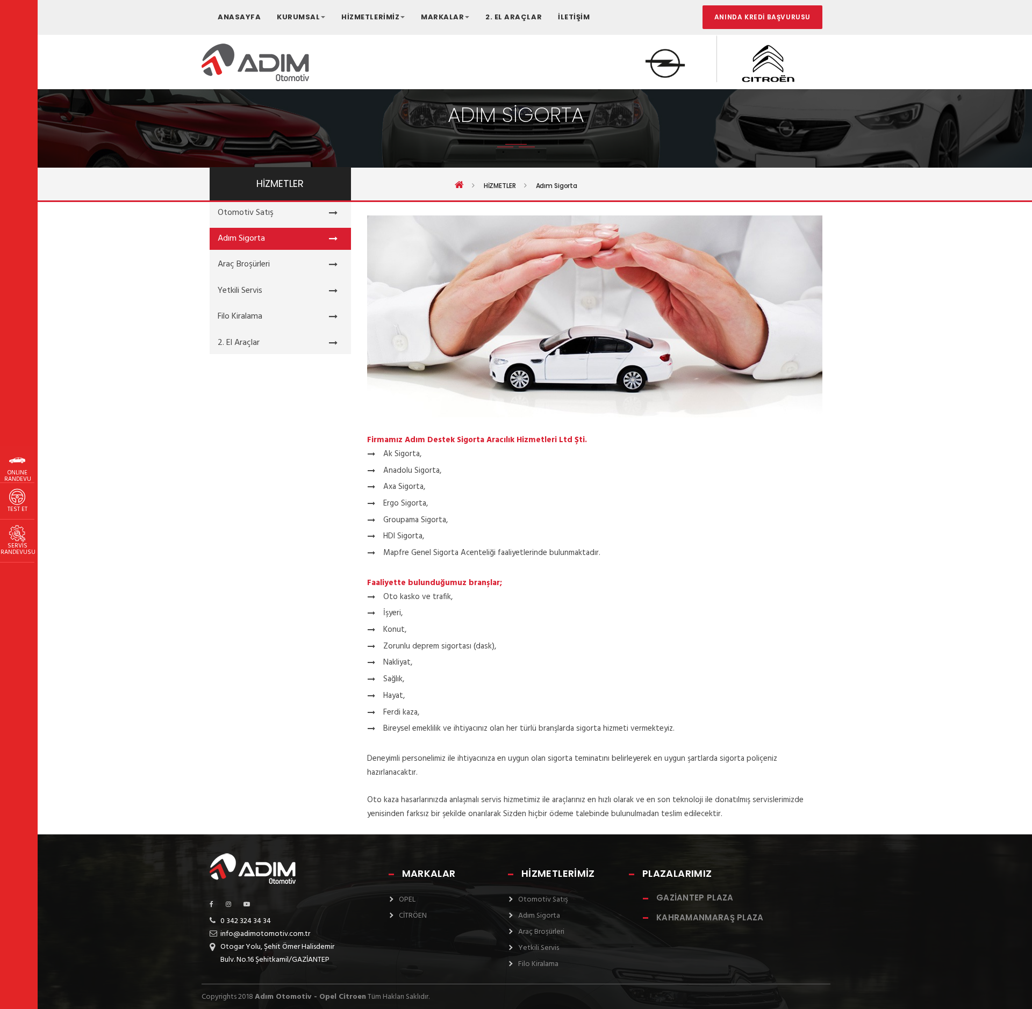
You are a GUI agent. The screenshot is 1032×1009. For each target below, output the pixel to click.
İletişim (574, 17)
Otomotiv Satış (246, 213)
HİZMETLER (500, 186)
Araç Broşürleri (244, 264)
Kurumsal (298, 17)
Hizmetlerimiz (370, 17)
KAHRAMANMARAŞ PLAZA (710, 917)
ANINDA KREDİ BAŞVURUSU (762, 16)
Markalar (442, 17)
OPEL (407, 899)
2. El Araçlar (513, 17)
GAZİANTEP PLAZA (695, 897)
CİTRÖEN (413, 916)
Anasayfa (239, 17)
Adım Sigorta (241, 239)
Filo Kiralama (240, 316)
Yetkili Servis (240, 291)
